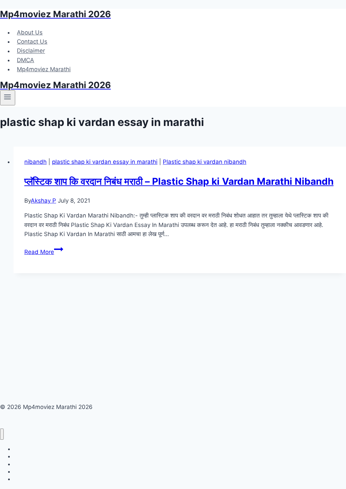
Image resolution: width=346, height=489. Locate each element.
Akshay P (43, 200)
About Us (30, 32)
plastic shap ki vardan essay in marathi (104, 161)
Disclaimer (31, 51)
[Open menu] (7, 97)
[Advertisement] (180, 323)
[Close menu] (2, 434)
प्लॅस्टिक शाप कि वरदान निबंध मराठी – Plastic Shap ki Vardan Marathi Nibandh (178, 181)
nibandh (35, 161)
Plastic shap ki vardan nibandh (204, 161)
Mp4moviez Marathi (44, 69)
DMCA (25, 60)
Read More (43, 252)
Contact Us (32, 41)
